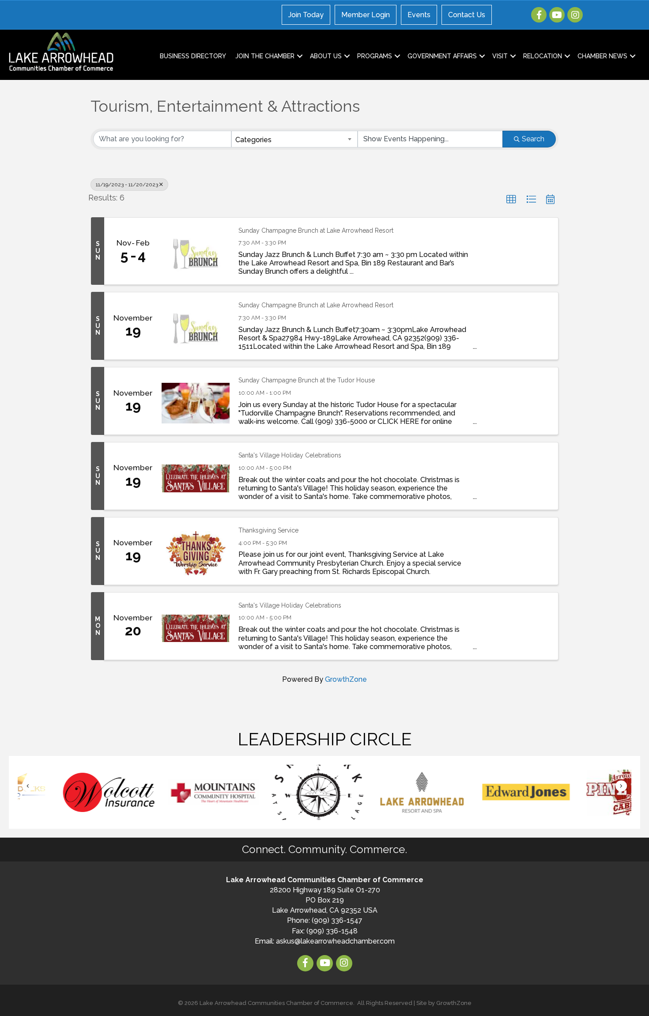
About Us (326, 56)
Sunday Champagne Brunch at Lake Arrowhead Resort (315, 230)
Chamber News (602, 56)
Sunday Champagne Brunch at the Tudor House (306, 380)
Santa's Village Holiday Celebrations (289, 455)
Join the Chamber (264, 56)
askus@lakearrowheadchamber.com (335, 941)
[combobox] (294, 139)
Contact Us (466, 15)
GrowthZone (346, 679)
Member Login (365, 15)
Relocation (542, 56)
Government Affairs (442, 56)
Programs (374, 56)
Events (419, 15)
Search (533, 139)
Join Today (306, 15)
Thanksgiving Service (268, 530)
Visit (500, 56)
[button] (511, 199)
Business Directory (193, 56)
